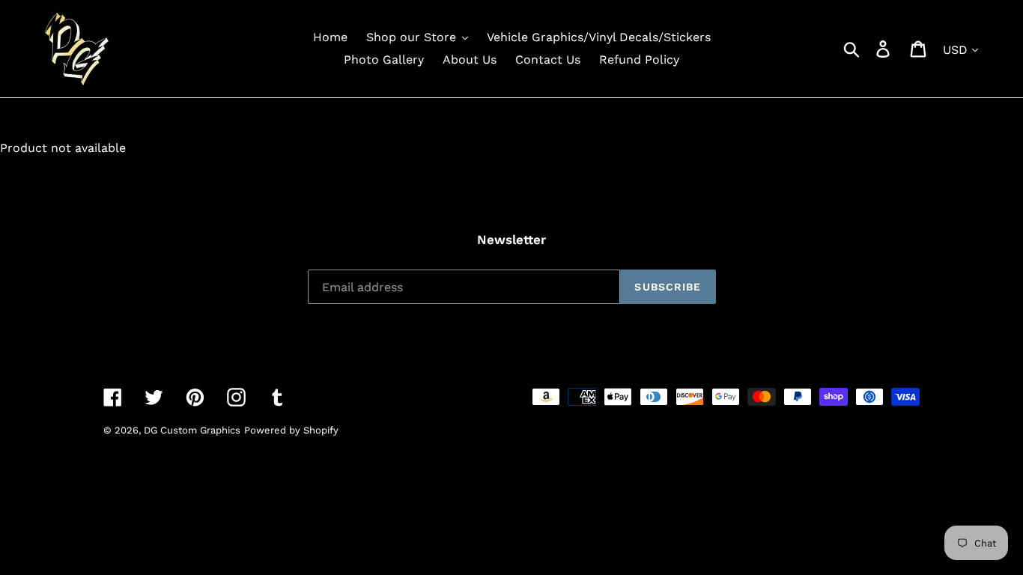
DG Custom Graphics (192, 430)
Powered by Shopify (291, 430)
